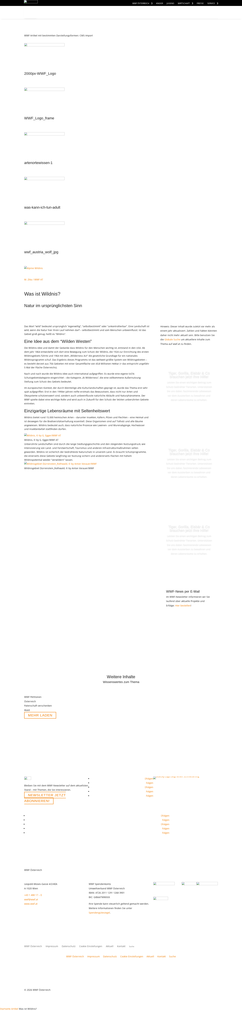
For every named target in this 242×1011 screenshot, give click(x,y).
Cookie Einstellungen (90, 946)
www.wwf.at (31, 903)
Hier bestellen (183, 605)
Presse (200, 3)
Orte (120, 12)
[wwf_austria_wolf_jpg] (44, 223)
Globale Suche (172, 339)
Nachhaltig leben (63, 19)
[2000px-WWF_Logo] (44, 45)
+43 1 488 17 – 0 (33, 895)
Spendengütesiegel (99, 912)
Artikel (14, 1008)
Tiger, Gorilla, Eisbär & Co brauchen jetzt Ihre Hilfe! (189, 375)
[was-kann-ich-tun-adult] (44, 179)
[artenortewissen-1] (44, 134)
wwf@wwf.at (31, 899)
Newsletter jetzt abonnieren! (45, 798)
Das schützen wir (63, 12)
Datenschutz (69, 946)
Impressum (52, 946)
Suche (172, 956)
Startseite (5, 1008)
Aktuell (165, 9)
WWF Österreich (140, 3)
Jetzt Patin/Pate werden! (189, 412)
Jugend (170, 3)
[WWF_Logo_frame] (44, 90)
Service (211, 3)
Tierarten (98, 12)
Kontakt (121, 946)
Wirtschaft (184, 3)
